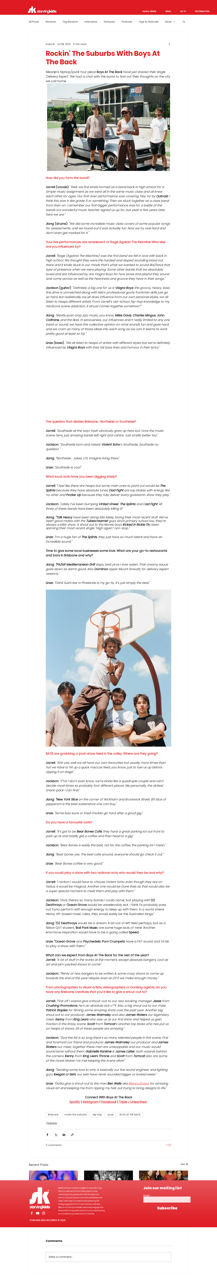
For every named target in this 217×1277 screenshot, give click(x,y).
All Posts (34, 21)
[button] (183, 21)
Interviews (91, 21)
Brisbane (53, 1114)
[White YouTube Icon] (38, 1213)
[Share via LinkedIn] (64, 1134)
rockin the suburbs (75, 1114)
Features (109, 21)
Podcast (127, 21)
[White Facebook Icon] (32, 1213)
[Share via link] (72, 1134)
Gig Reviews (70, 21)
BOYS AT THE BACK (130, 1114)
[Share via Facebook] (47, 1134)
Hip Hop (97, 1114)
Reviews (51, 21)
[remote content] (108, 384)
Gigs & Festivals (149, 21)
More (168, 21)
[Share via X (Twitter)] (55, 1134)
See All (184, 1164)
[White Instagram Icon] (44, 1213)
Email (146, 1196)
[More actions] (169, 44)
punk (111, 1114)
